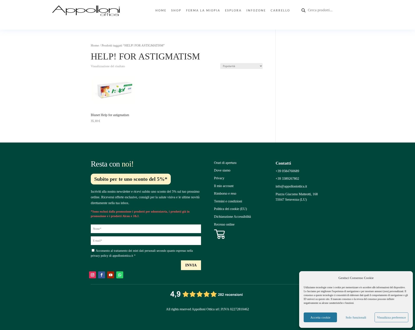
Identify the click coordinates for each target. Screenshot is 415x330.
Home (160, 10)
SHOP (176, 10)
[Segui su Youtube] (110, 274)
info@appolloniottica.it (291, 186)
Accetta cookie (320, 317)
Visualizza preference (391, 317)
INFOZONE (256, 10)
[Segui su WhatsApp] (119, 274)
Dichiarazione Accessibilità (232, 216)
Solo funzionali (356, 317)
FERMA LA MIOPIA (203, 10)
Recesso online (224, 224)
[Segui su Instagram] (92, 274)
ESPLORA (233, 10)
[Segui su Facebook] (101, 274)
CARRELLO (280, 10)
